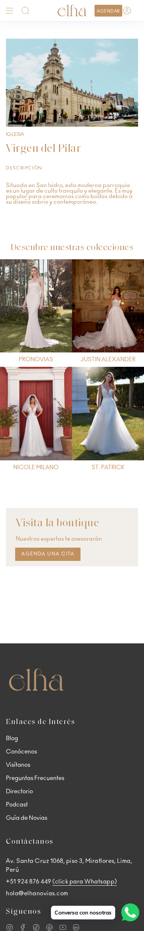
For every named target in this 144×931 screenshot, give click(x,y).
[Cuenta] (127, 10)
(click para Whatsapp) (84, 882)
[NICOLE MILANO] (36, 413)
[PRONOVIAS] (36, 306)
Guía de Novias (26, 818)
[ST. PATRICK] (108, 413)
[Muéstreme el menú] (9, 10)
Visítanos (18, 765)
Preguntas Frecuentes (35, 778)
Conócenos (21, 752)
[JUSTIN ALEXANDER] (108, 306)
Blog (12, 738)
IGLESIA (15, 134)
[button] (25, 10)
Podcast (17, 805)
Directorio (19, 791)
